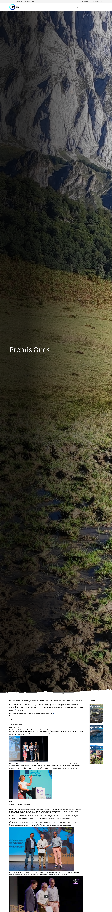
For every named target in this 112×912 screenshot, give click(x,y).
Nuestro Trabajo (37, 7)
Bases (53, 713)
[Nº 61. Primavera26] (96, 734)
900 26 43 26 (86, 1)
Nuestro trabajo (27, 1)
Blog (33, 1)
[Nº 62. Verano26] (96, 713)
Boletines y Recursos (59, 7)
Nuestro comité (26, 7)
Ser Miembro (48, 7)
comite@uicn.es (99, 1)
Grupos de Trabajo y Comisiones (76, 7)
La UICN (11, 1)
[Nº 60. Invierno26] (96, 754)
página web (17, 709)
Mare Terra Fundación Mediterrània (28, 715)
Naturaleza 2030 (19, 1)
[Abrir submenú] (14, 1)
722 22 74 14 (92, 1)
